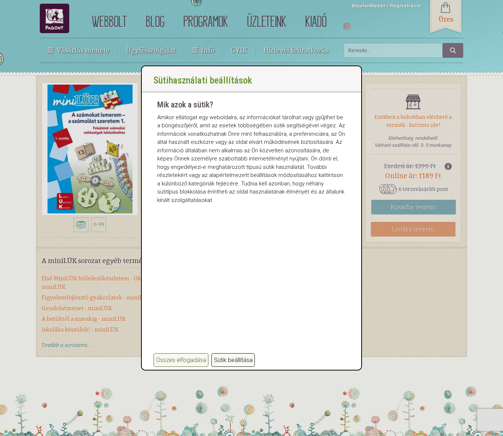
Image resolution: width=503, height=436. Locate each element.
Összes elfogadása (181, 360)
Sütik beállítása (233, 360)
